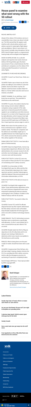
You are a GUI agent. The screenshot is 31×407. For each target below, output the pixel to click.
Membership (6, 377)
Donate (26, 2)
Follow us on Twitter (7, 355)
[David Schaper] (5, 275)
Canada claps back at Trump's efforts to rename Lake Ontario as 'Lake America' (14, 301)
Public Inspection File (8, 371)
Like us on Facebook (7, 361)
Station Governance (7, 374)
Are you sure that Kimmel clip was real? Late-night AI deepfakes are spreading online (15, 308)
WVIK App (5, 364)
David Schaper (10, 20)
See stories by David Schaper (18, 287)
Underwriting (6, 380)
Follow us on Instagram (8, 358)
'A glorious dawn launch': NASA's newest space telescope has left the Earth (14, 315)
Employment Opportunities (9, 367)
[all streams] (29, 405)
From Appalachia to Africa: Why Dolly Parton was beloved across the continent (15, 333)
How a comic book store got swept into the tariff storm (15, 327)
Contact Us (5, 384)
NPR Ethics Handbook (8, 387)
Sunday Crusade (6, 321)
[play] (2, 405)
